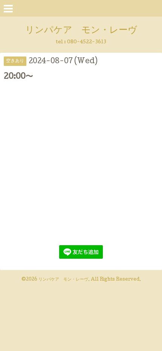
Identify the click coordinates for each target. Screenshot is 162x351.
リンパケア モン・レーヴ (81, 31)
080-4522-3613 (86, 42)
